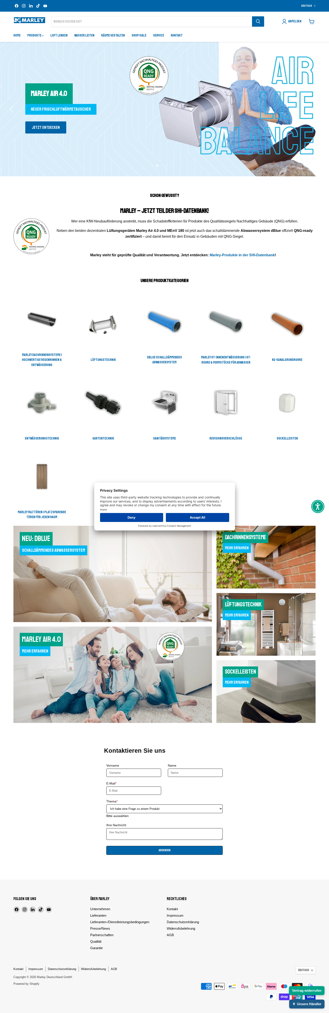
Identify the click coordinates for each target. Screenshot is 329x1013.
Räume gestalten (113, 35)
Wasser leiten (84, 35)
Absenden (165, 850)
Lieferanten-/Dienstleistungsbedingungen (119, 922)
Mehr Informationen (48, 127)
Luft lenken (59, 35)
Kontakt (177, 35)
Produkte (34, 35)
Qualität (95, 941)
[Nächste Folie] (316, 109)
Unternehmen (100, 909)
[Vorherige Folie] (12, 109)
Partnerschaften (101, 935)
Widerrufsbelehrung (181, 928)
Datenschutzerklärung (183, 922)
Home (17, 35)
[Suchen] (258, 21)
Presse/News (100, 928)
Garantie (96, 948)
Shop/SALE (139, 35)
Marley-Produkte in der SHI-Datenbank (242, 255)
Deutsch (306, 6)
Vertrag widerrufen (306, 990)
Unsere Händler (309, 1004)
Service (158, 35)
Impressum (175, 915)
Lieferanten (98, 915)
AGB (170, 935)
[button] (318, 506)
